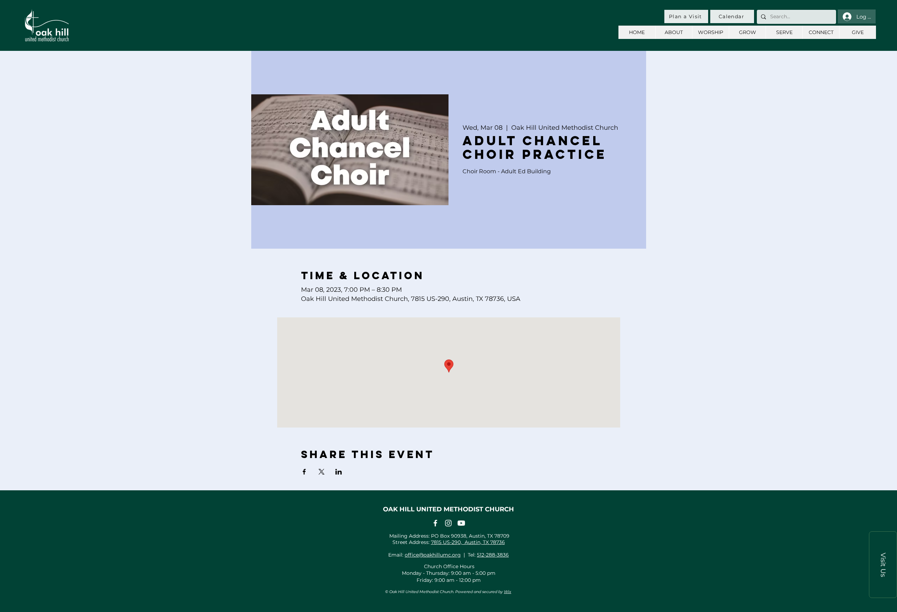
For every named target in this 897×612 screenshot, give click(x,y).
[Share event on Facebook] (304, 472)
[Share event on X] (321, 472)
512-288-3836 (493, 555)
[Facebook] (435, 523)
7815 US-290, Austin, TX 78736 (468, 542)
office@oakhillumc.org (433, 555)
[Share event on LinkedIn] (338, 472)
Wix (507, 591)
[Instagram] (448, 523)
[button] (883, 564)
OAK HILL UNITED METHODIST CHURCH (448, 509)
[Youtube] (461, 523)
